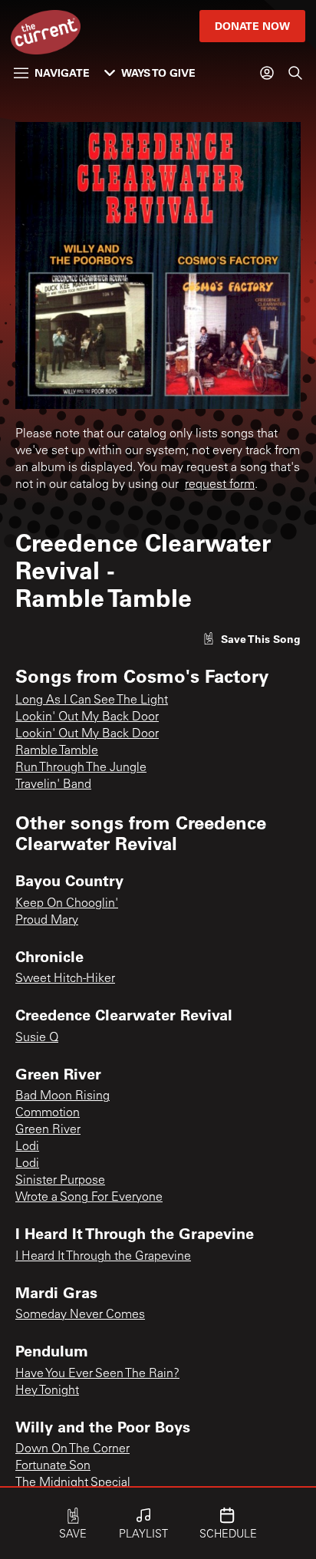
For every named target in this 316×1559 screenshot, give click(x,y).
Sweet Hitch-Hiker (65, 979)
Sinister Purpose (60, 1181)
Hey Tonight (47, 1391)
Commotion (47, 1113)
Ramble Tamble (56, 751)
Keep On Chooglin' (66, 904)
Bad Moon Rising (62, 1096)
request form (220, 485)
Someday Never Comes (80, 1315)
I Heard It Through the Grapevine (103, 1257)
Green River (48, 1130)
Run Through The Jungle (80, 768)
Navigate (62, 72)
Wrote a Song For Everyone (89, 1197)
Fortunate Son (53, 1466)
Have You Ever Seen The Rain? (97, 1374)
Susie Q (36, 1038)
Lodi (27, 1147)
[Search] (295, 73)
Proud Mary (46, 921)
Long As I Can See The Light (91, 700)
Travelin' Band (53, 785)
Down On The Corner (72, 1449)
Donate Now (252, 25)
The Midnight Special (72, 1483)
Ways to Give (158, 72)
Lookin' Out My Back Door (87, 717)
